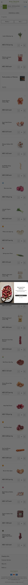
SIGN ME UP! (21, 295)
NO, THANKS (21, 297)
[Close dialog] (27, 282)
